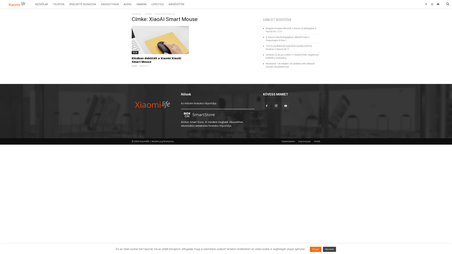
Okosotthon (110, 4)
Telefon (58, 4)
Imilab (317, 141)
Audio (128, 4)
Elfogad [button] (315, 249)
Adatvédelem (288, 141)
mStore (189, 103)
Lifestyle (157, 4)
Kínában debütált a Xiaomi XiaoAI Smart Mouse (156, 60)
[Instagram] (432, 4)
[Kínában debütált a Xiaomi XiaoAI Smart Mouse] (160, 40)
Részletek (329, 249)
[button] (448, 4)
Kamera (141, 4)
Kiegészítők (176, 4)
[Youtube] (438, 4)
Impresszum (304, 141)
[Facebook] (426, 4)
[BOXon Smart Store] (198, 118)
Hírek (135, 52)
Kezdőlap (41, 4)
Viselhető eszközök (82, 4)
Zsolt (134, 66)
